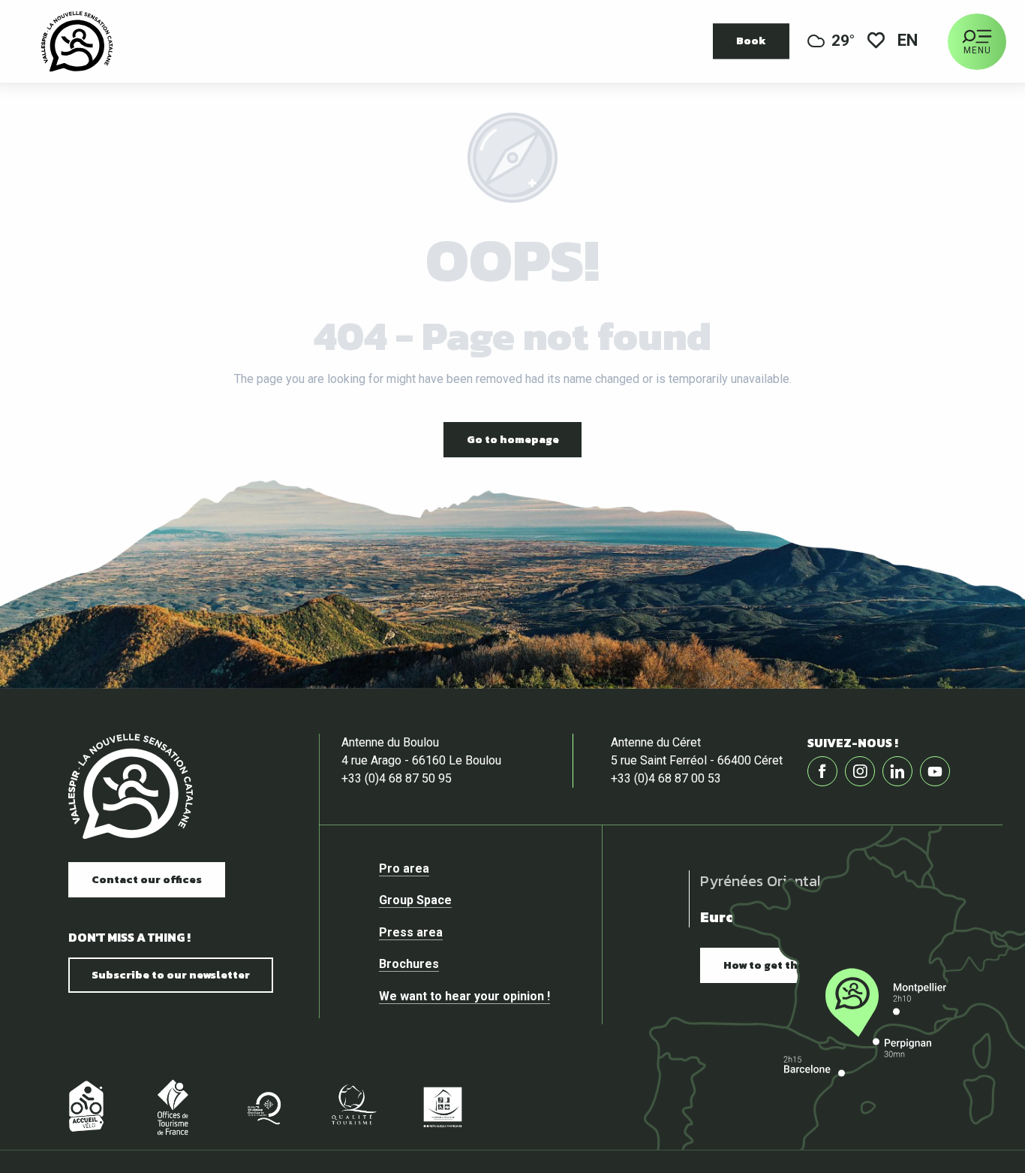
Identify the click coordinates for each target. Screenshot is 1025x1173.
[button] (908, 42)
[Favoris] (876, 41)
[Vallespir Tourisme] (130, 787)
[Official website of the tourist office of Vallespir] (77, 41)
